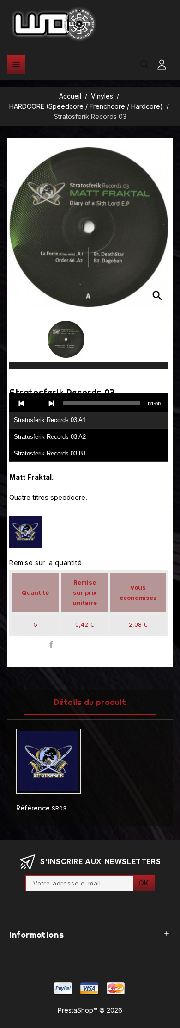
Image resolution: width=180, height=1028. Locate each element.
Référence (33, 808)
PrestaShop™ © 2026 (90, 1010)
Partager (51, 644)
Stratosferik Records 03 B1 (50, 453)
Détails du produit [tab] (90, 702)
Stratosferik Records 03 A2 (50, 436)
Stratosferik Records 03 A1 (50, 420)
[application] (88, 428)
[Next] (51, 403)
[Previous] (21, 403)
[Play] (36, 403)
